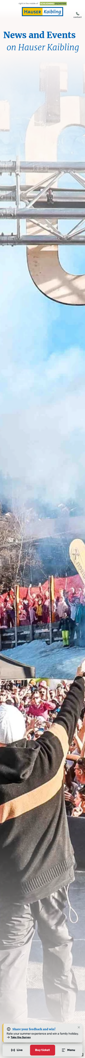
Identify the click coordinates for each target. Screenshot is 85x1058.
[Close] (79, 1027)
